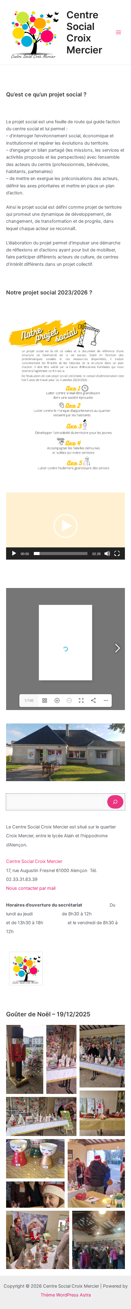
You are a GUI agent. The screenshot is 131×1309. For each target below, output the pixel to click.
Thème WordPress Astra (66, 1295)
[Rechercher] (115, 802)
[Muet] (107, 553)
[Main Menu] (118, 32)
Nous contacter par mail (31, 888)
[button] (24, 1059)
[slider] (60, 553)
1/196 (29, 700)
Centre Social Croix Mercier (84, 32)
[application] (65, 525)
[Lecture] (14, 553)
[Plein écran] (117, 553)
